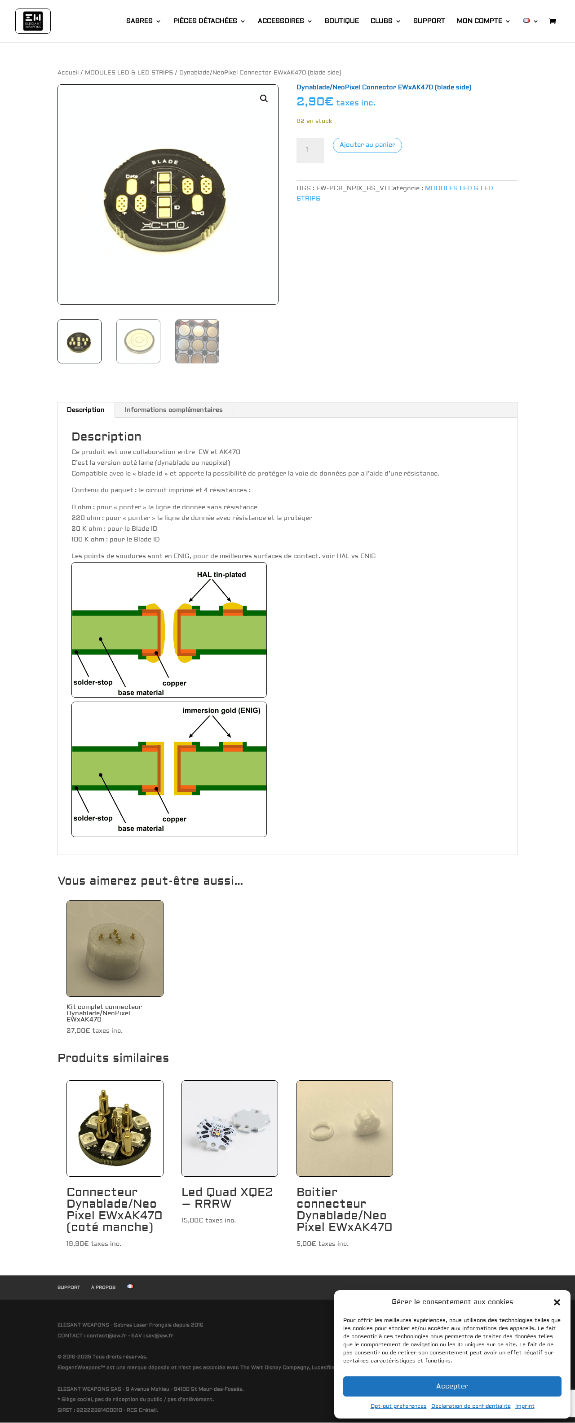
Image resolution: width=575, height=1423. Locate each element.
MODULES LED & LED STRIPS (129, 72)
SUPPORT (429, 21)
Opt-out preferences (399, 1406)
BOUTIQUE (342, 21)
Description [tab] (86, 410)
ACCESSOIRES (281, 21)
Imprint (525, 1406)
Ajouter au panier (367, 145)
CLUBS (382, 21)
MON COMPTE (479, 21)
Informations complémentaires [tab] (174, 410)
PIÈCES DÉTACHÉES (205, 21)
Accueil (68, 72)
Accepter (452, 1386)
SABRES (139, 21)
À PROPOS (103, 1287)
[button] (557, 1302)
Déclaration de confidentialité (471, 1406)
